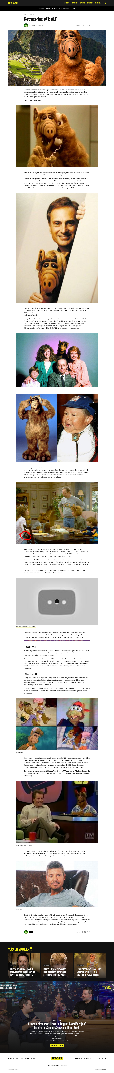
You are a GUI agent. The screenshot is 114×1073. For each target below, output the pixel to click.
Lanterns (48, 8)
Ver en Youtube (56, 1046)
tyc (82, 1058)
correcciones (64, 1065)
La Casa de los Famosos (64, 8)
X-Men (73, 8)
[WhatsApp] (83, 25)
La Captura (54, 8)
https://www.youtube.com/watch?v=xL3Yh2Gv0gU (26, 626)
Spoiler (25, 14)
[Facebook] (87, 25)
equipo (48, 1065)
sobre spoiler (87, 1058)
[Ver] (57, 641)
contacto (77, 1058)
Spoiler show (57, 1021)
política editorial (55, 1065)
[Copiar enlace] (89, 25)
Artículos (32, 14)
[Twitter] (85, 25)
